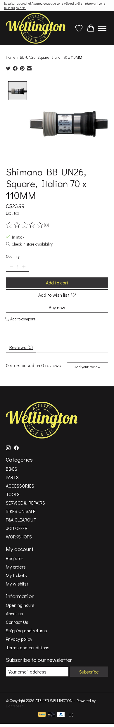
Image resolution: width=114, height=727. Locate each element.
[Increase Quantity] (23, 267)
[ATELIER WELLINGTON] (35, 28)
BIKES (11, 469)
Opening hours (20, 605)
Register (14, 558)
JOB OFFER (16, 528)
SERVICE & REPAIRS (25, 503)
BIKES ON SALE (20, 511)
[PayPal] (42, 715)
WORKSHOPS (19, 536)
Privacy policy (19, 639)
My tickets (16, 575)
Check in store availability (32, 244)
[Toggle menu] (102, 28)
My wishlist (17, 584)
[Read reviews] (25, 225)
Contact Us (17, 622)
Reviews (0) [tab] (21, 347)
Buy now (57, 307)
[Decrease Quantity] (11, 267)
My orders (16, 567)
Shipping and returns (26, 630)
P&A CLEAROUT (21, 520)
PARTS (12, 477)
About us (14, 613)
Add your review (87, 366)
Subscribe (89, 672)
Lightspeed (15, 706)
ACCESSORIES (20, 486)
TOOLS (13, 494)
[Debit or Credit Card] (51, 715)
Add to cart (57, 282)
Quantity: (13, 256)
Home (10, 57)
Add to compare (23, 319)
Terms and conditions (27, 647)
